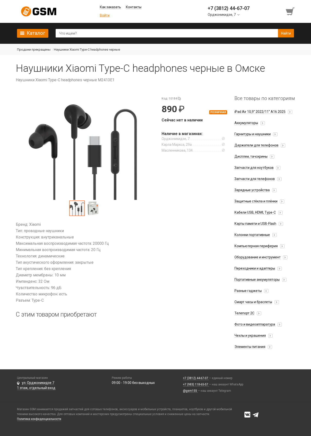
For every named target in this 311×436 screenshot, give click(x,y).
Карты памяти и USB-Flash (255, 224)
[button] (85, 147)
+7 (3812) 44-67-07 (196, 378)
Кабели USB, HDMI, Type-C (255, 212)
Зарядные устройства (252, 190)
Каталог (36, 33)
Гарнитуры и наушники (252, 134)
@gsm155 (190, 390)
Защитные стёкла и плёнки (255, 201)
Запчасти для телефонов (254, 179)
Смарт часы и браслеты (253, 302)
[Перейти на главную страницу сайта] (39, 11)
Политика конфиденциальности (39, 419)
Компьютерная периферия (256, 246)
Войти (105, 15)
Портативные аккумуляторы (257, 280)
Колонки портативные (252, 235)
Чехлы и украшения (250, 335)
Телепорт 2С (244, 313)
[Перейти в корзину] (290, 11)
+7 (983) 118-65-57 (196, 384)
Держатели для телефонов (256, 145)
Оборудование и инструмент (257, 257)
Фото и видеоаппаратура (254, 324)
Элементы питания (249, 347)
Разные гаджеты (248, 291)
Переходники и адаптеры (254, 268)
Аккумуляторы (246, 123)
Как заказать (110, 7)
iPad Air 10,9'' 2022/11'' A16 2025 (259, 112)
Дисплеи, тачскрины (251, 156)
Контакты (133, 7)
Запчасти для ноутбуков (254, 168)
